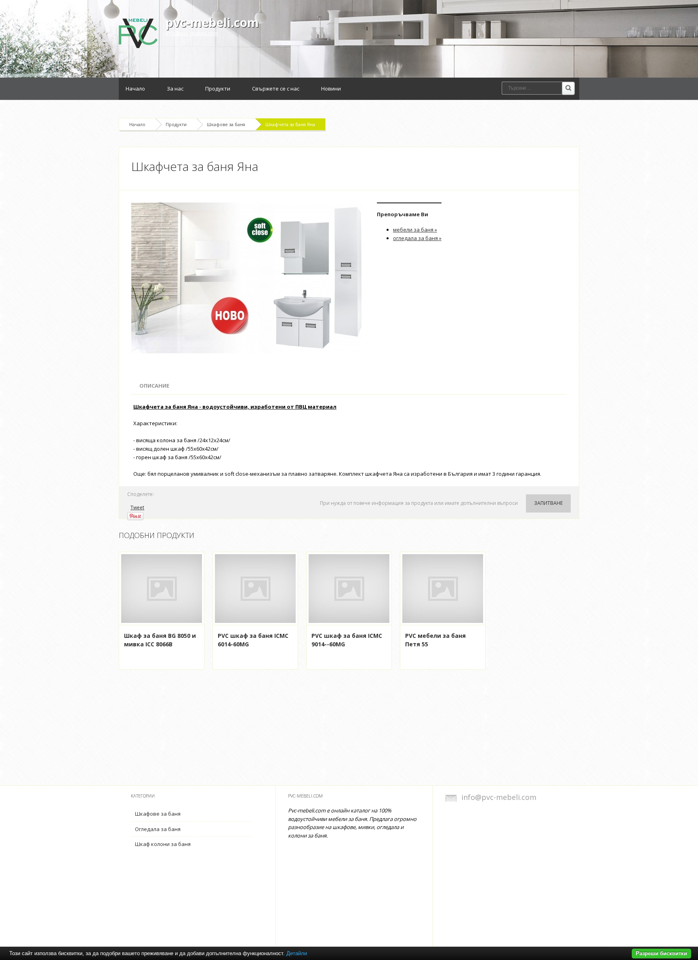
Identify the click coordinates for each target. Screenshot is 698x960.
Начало (135, 88)
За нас (175, 88)
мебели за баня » (415, 229)
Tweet (137, 507)
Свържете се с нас (275, 88)
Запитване (548, 503)
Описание (154, 385)
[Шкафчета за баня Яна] (248, 278)
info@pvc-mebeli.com (192, 33)
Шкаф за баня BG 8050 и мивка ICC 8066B (160, 640)
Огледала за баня (158, 829)
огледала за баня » (417, 238)
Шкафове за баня (226, 124)
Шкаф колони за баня (163, 844)
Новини (331, 88)
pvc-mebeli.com (212, 22)
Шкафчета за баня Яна (290, 124)
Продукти (217, 88)
